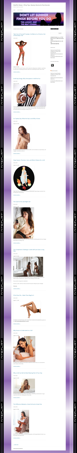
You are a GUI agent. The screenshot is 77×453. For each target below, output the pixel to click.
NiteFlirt (55, 38)
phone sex (59, 37)
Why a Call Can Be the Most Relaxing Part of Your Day (27, 373)
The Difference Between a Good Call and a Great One (27, 404)
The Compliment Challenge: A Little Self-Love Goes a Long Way (28, 250)
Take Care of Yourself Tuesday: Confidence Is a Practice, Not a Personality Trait (29, 34)
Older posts (15, 444)
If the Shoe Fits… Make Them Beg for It (23, 295)
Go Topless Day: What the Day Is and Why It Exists (26, 118)
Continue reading (16, 71)
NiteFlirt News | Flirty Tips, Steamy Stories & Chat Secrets (31, 5)
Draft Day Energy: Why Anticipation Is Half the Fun (26, 78)
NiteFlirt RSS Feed (54, 70)
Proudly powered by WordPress (18, 448)
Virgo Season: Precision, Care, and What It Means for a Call (29, 160)
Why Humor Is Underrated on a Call (22, 330)
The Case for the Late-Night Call (21, 201)
